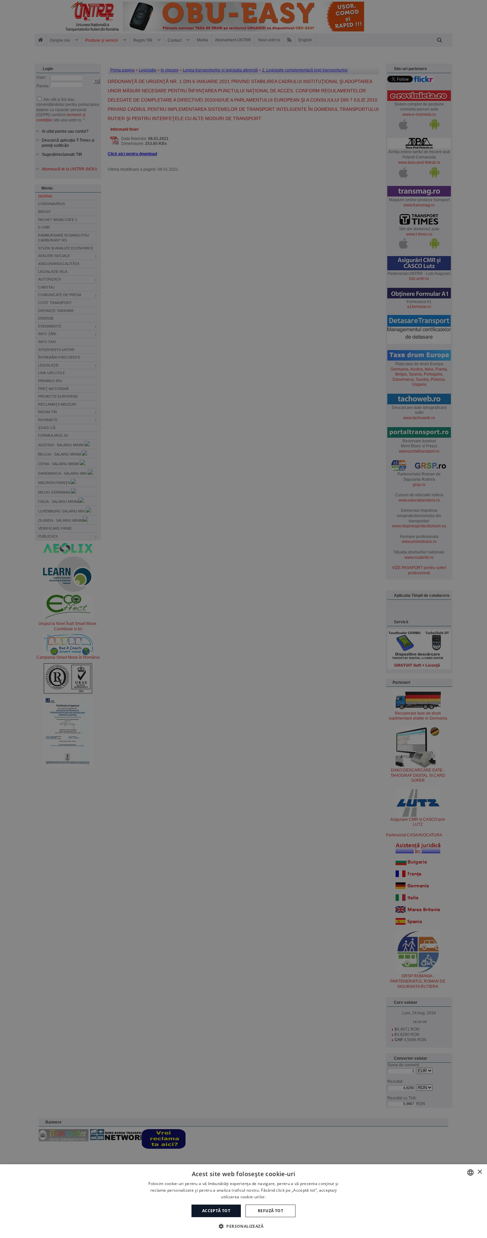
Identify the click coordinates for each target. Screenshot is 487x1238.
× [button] (479, 1172)
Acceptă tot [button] (216, 1211)
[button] (243, 1226)
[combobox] (470, 1172)
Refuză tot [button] (270, 1211)
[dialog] (243, 1201)
